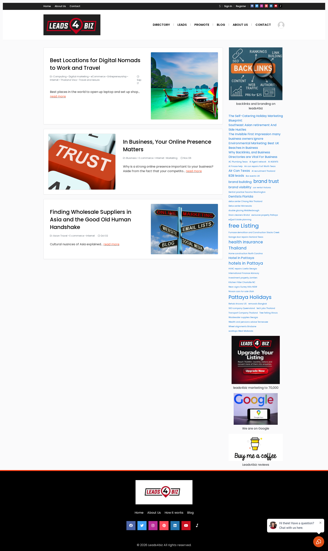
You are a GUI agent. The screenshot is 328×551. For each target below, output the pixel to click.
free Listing (244, 226)
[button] (219, 6)
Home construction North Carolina (246, 253)
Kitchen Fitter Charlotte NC (242, 282)
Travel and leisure (89, 80)
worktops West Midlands (241, 331)
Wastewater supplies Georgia (243, 317)
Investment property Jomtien (243, 277)
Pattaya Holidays (250, 297)
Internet (54, 80)
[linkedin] (271, 5)
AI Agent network (257, 161)
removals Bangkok (257, 303)
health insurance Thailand (246, 245)
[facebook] (252, 5)
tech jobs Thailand (266, 308)
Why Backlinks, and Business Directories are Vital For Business (253, 154)
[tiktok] (280, 5)
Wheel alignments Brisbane (242, 326)
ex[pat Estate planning (240, 219)
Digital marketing (79, 76)
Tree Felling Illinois (268, 312)
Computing (60, 76)
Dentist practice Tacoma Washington (247, 192)
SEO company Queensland (242, 308)
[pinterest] (266, 5)
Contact (75, 6)
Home (47, 6)
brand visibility (240, 187)
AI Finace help (236, 166)
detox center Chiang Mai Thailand (245, 201)
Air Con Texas (239, 170)
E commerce (146, 158)
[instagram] (261, 5)
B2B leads (236, 175)
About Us (60, 6)
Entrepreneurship (117, 76)
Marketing (171, 158)
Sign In (228, 6)
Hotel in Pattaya (241, 258)
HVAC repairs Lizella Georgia (243, 268)
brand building (240, 181)
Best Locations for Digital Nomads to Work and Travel (95, 64)
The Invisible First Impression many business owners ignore (255, 136)
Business (131, 158)
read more (58, 96)
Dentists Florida (241, 196)
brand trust (266, 181)
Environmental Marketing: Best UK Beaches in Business (254, 145)
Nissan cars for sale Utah (241, 291)
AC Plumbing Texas (238, 161)
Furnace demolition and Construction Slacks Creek (254, 232)
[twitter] (256, 5)
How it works (174, 512)
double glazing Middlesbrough (244, 210)
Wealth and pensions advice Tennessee (248, 322)
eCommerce (98, 76)
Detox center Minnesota (240, 206)
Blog (190, 512)
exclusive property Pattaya (265, 215)
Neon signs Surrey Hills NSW (243, 286)
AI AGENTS (273, 161)
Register (241, 6)
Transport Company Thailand (243, 312)
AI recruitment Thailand (263, 171)
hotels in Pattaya (246, 263)
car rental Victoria (262, 187)
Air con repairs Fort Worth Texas (260, 166)
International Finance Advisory (244, 273)
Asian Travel (60, 235)
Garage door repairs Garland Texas (246, 237)
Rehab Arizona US (238, 303)
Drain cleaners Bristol (239, 215)
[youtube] (275, 5)
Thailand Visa (69, 80)
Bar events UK (253, 176)
